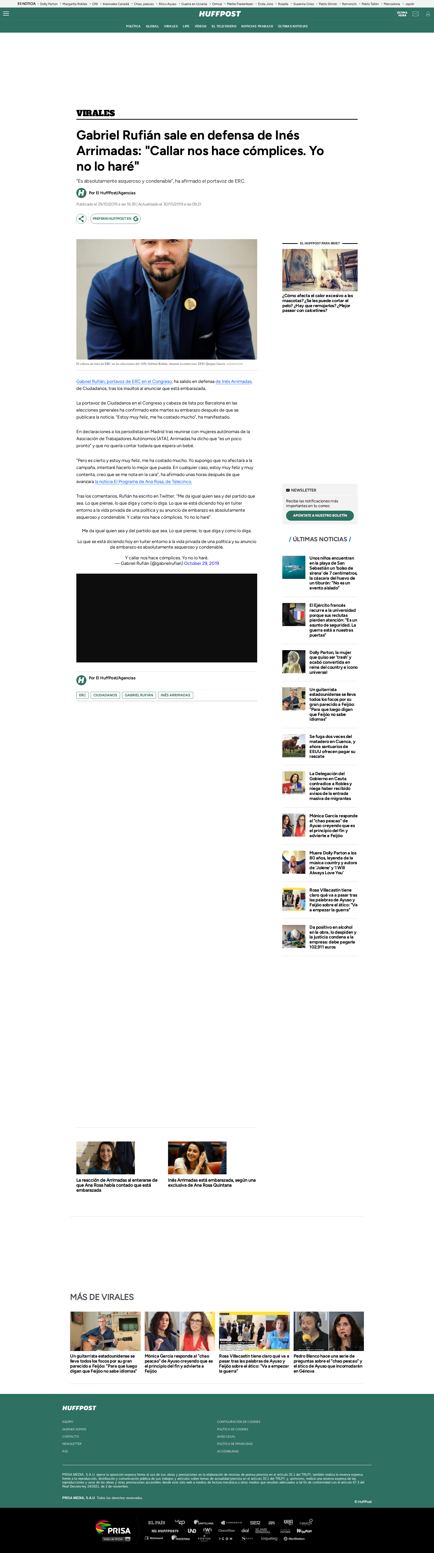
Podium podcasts (206, 1538)
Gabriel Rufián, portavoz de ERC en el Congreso (124, 381)
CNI (95, 4)
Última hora (402, 14)
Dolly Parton (49, 4)
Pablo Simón (328, 4)
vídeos (201, 26)
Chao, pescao (144, 4)
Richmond (156, 1538)
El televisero (224, 26)
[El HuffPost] (220, 14)
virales (171, 26)
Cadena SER (255, 1523)
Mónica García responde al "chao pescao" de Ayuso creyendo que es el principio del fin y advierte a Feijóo (333, 825)
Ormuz (217, 4)
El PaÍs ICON (228, 1538)
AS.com (271, 1523)
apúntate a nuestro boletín (320, 515)
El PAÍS (159, 1523)
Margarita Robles (75, 4)
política (133, 26)
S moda (248, 1538)
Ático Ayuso (167, 4)
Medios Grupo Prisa (115, 1539)
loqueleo (270, 1538)
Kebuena (302, 1530)
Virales (95, 113)
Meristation (295, 1538)
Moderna (181, 1538)
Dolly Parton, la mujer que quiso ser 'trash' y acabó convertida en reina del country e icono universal (333, 662)
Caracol (306, 1523)
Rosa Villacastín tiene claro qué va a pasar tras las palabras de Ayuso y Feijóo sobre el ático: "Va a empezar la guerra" (333, 900)
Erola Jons (265, 4)
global (152, 26)
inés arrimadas (175, 695)
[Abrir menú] (6, 14)
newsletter (72, 1444)
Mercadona (392, 4)
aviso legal (226, 1436)
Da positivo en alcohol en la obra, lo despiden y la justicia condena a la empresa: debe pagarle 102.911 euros (332, 937)
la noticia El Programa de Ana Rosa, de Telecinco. (143, 481)
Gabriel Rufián (139, 695)
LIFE (186, 26)
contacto (70, 1436)
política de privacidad (235, 1444)
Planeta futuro (284, 1530)
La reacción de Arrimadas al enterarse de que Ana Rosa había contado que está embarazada (116, 1185)
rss (65, 1451)
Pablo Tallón (370, 4)
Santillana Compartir (233, 1523)
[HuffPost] (79, 1407)
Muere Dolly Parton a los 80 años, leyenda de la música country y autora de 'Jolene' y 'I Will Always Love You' (333, 862)
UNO (194, 1530)
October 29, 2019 (201, 563)
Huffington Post (166, 1530)
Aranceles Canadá (116, 4)
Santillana (207, 1523)
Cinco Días (227, 1530)
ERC (82, 695)
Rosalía (283, 4)
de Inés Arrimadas (233, 381)
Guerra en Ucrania (194, 4)
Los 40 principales (183, 1523)
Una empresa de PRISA (115, 1527)
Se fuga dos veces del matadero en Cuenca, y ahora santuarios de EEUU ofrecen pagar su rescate (332, 746)
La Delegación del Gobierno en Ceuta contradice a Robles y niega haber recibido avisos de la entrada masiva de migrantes (330, 786)
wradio (208, 1530)
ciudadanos (105, 695)
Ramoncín (349, 4)
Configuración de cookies (238, 1422)
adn (288, 1523)
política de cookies (232, 1429)
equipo (67, 1422)
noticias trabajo (257, 26)
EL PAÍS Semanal (265, 1530)
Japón (409, 4)
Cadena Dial (247, 1530)
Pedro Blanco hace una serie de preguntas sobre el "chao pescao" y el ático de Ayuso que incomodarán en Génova (328, 1363)
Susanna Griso (303, 4)
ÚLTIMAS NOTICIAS (293, 26)
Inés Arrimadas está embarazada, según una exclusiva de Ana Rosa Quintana (212, 1182)
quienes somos (74, 1429)
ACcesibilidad (228, 1451)
